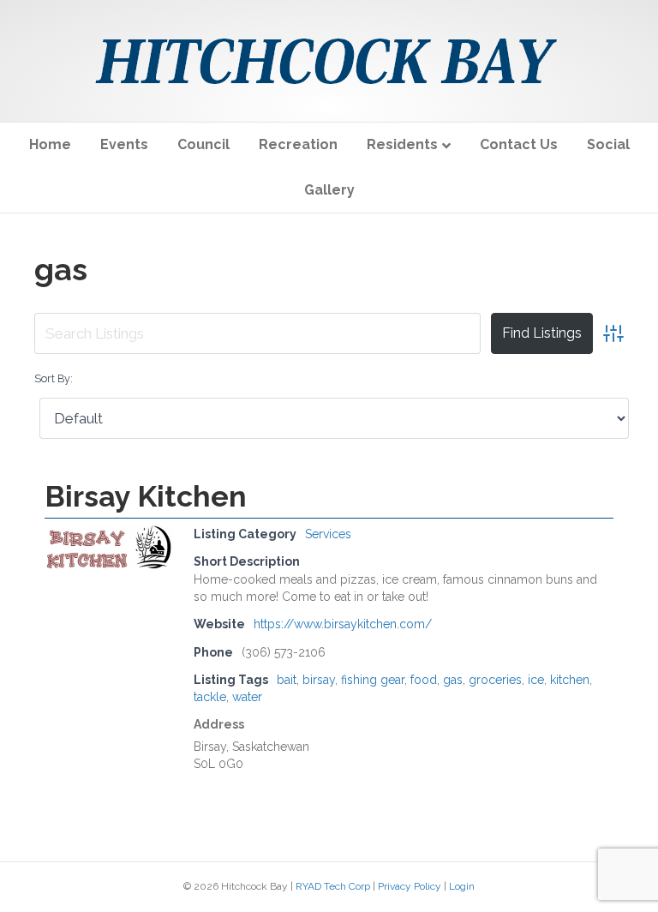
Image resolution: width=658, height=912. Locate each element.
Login (462, 886)
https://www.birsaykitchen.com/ (343, 624)
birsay (318, 680)
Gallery (329, 190)
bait (286, 680)
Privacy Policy (409, 886)
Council (203, 144)
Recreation (298, 144)
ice (536, 680)
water (247, 697)
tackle (210, 697)
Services (328, 534)
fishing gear (372, 680)
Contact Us (519, 144)
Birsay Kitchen (146, 496)
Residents (402, 144)
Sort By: (53, 378)
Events (124, 144)
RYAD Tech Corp (333, 886)
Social (608, 144)
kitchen (569, 680)
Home (50, 144)
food (423, 680)
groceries (495, 680)
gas (453, 680)
